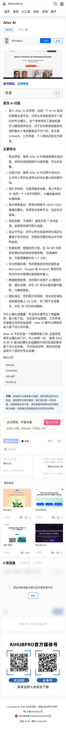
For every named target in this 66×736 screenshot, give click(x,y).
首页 (7, 11)
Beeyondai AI (55, 466)
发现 (16, 11)
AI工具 (26, 11)
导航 (36, 11)
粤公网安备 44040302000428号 (35, 716)
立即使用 (23, 83)
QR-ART (10, 376)
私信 (58, 41)
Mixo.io (7, 463)
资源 (45, 11)
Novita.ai (11, 381)
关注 (46, 41)
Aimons (10, 364)
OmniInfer (11, 370)
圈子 (53, 11)
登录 (33, 596)
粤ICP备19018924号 (33, 711)
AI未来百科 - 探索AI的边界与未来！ (42, 706)
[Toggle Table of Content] (55, 93)
